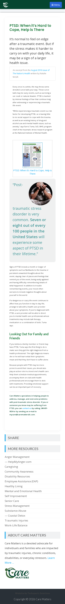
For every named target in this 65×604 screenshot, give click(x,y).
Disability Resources (17, 476)
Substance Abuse (15, 510)
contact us (26, 408)
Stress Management (17, 506)
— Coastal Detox (15, 515)
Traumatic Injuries (16, 520)
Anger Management (17, 457)
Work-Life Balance (16, 525)
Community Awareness (19, 471)
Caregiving (11, 466)
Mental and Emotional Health (23, 491)
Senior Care (12, 501)
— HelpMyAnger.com (18, 462)
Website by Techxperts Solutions (32, 593)
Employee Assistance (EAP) (21, 481)
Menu (56, 4)
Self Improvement (16, 496)
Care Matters (43, 599)
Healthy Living (14, 486)
